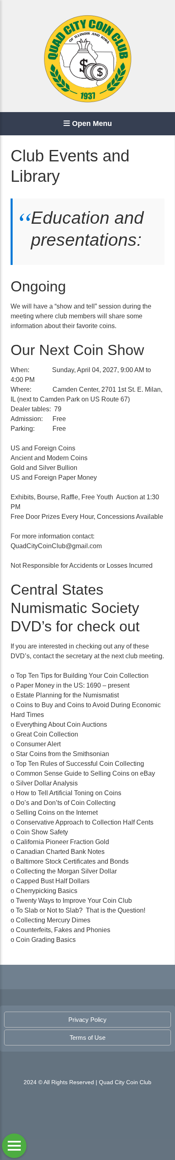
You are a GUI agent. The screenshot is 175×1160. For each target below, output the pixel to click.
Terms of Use (87, 1037)
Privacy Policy (87, 1019)
